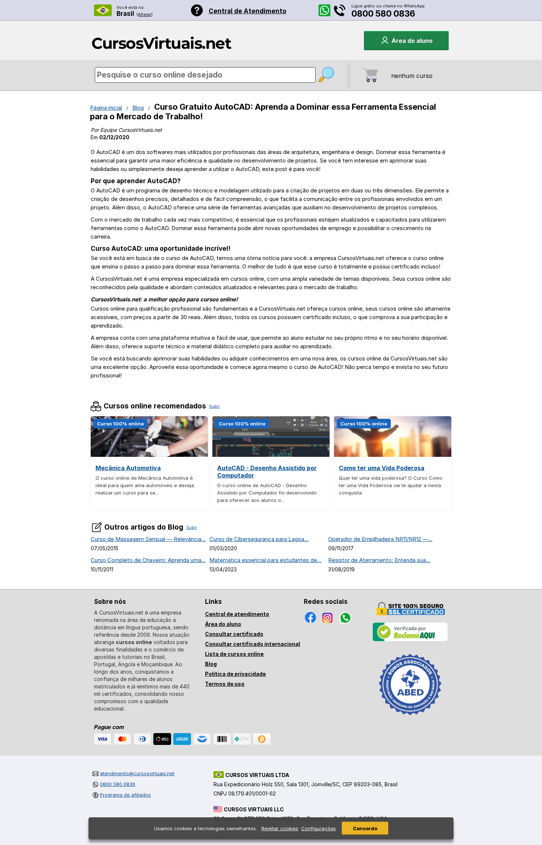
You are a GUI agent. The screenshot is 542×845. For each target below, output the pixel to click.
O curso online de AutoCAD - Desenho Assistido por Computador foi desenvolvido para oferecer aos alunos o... (267, 492)
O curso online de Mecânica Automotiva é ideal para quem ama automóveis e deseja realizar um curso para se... (144, 485)
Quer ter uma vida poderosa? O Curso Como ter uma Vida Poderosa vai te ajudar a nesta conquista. (390, 485)
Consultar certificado (234, 634)
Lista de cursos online (234, 654)
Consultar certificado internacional (252, 644)
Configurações (318, 828)
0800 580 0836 (383, 13)
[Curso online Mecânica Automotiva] (149, 455)
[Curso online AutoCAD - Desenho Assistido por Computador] (271, 455)
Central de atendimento (237, 614)
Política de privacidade (235, 674)
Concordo (365, 828)
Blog (138, 107)
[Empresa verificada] (410, 639)
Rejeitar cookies (279, 828)
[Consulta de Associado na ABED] (410, 718)
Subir (214, 406)
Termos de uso (224, 684)
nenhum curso (411, 75)
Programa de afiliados (125, 795)
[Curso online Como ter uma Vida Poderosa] (392, 455)
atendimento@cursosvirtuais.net (137, 773)
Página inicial (106, 107)
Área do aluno (223, 624)
